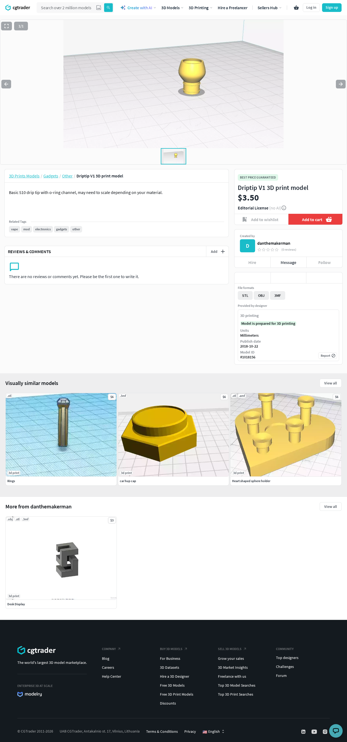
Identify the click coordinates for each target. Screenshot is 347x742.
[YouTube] (315, 731)
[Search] (108, 7)
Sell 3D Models (230, 649)
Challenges (285, 666)
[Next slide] (341, 84)
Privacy (190, 731)
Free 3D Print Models (176, 694)
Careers (108, 667)
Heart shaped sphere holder (251, 481)
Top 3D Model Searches (236, 685)
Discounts (168, 703)
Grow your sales (231, 658)
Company (109, 649)
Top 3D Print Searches (235, 694)
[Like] (252, 277)
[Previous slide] (6, 84)
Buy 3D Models (171, 649)
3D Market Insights (233, 667)
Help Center (111, 676)
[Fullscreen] (6, 26)
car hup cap (128, 481)
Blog (105, 658)
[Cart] (296, 7)
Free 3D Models (172, 685)
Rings (11, 481)
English (211, 731)
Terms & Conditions (162, 731)
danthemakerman (273, 243)
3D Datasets (169, 667)
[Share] (324, 277)
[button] (98, 7)
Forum (281, 675)
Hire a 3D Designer (174, 676)
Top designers (287, 657)
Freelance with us (232, 676)
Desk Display (16, 604)
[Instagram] (326, 732)
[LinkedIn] (304, 731)
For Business (170, 658)
